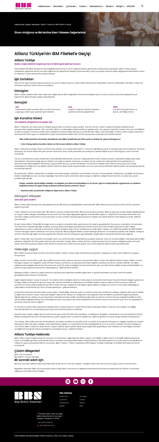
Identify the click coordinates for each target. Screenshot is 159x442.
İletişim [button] (119, 6)
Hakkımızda (19, 24)
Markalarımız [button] (96, 6)
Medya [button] (109, 6)
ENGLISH (131, 6)
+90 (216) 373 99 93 (46, 425)
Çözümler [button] (71, 6)
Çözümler (63, 399)
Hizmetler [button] (58, 6)
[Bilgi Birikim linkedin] (68, 381)
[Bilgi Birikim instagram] (83, 381)
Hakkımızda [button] (44, 6)
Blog (81, 406)
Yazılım (82, 399)
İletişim (62, 406)
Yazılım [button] (82, 6)
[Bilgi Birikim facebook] (90, 381)
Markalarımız (64, 403)
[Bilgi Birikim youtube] (75, 381)
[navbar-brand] (23, 6)
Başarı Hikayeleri (33, 24)
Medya (82, 403)
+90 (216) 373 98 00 (45, 422)
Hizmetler (83, 396)
